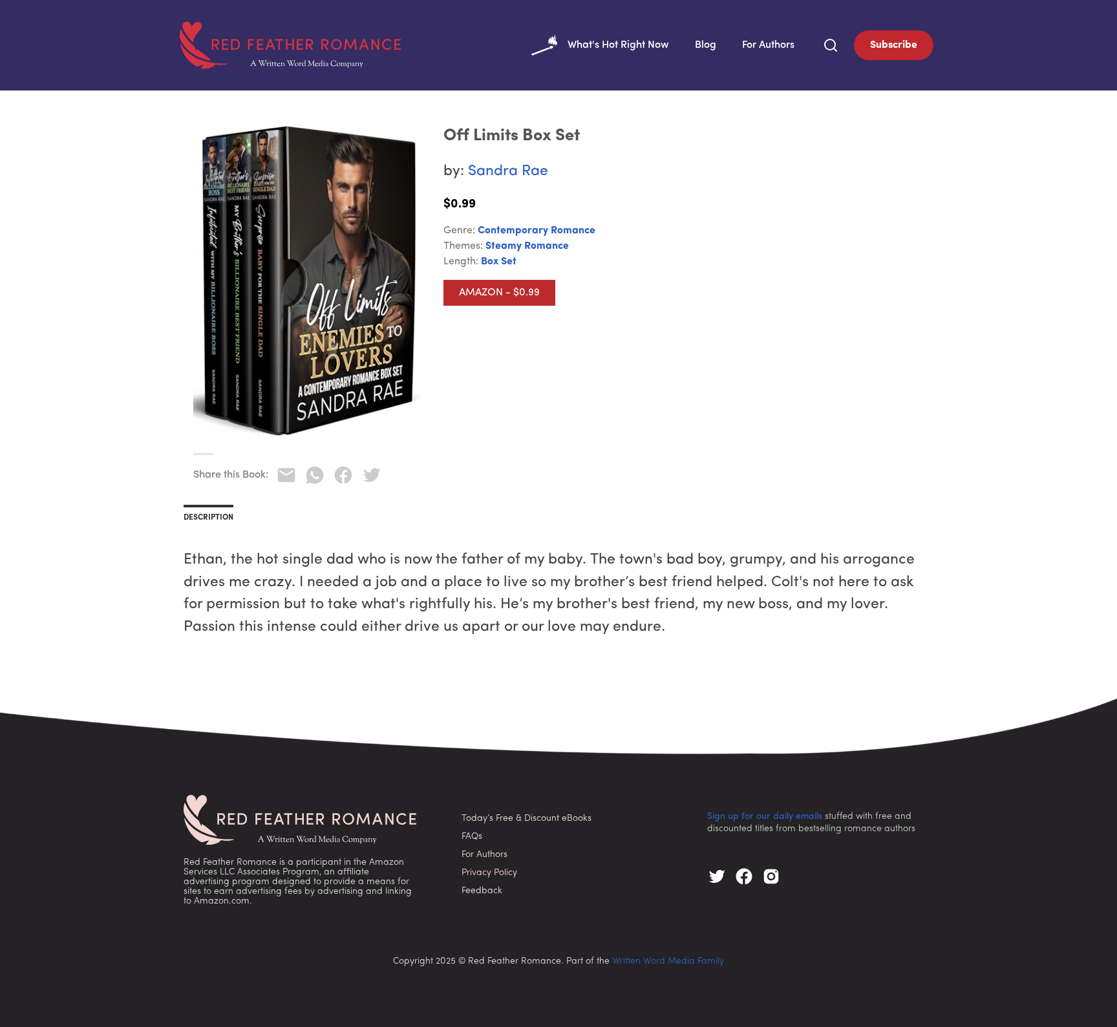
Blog (705, 45)
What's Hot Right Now (618, 45)
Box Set (498, 262)
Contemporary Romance (536, 231)
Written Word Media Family (668, 961)
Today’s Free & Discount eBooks (526, 818)
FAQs (472, 837)
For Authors (768, 45)
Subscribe (893, 45)
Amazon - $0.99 (499, 293)
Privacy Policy (489, 873)
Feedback (482, 891)
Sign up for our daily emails (764, 816)
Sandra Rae (508, 171)
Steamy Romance (527, 246)
